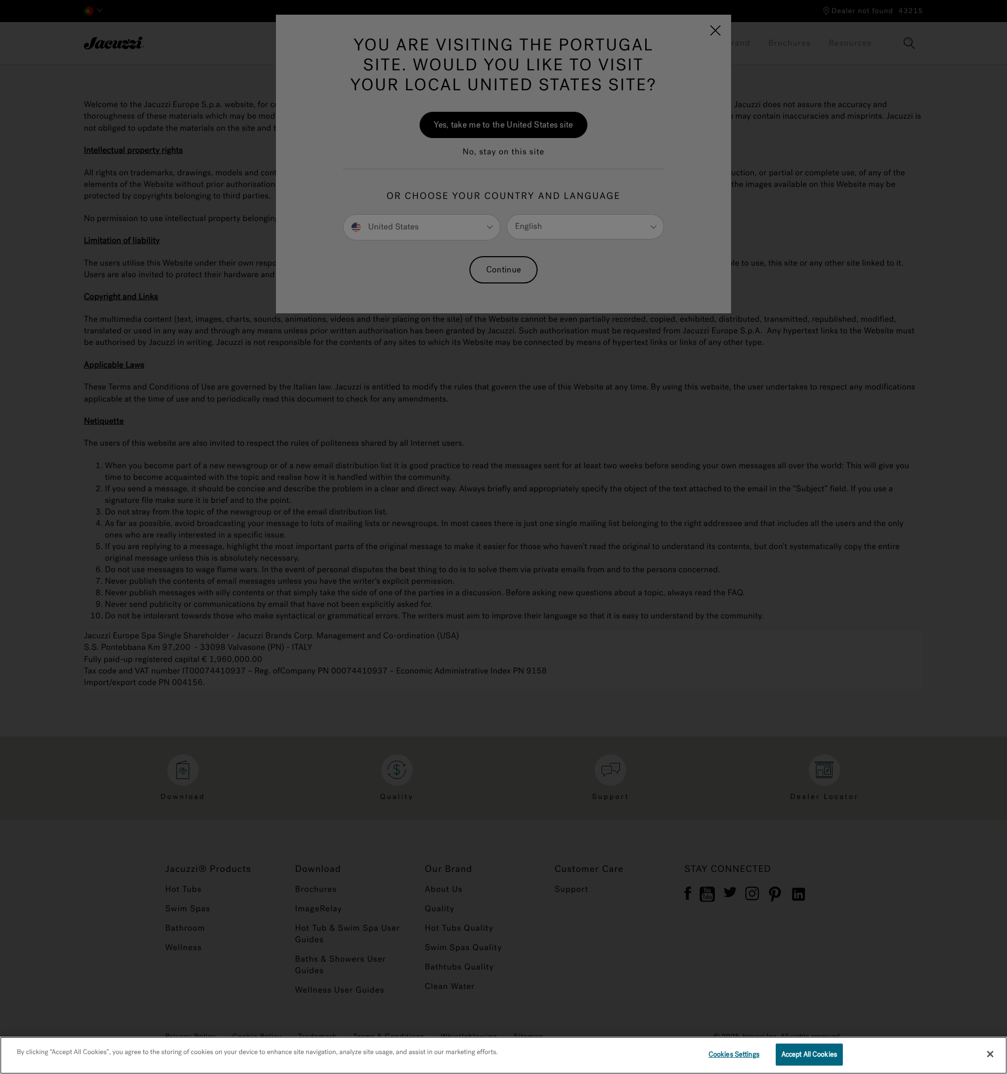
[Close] (990, 1054)
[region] (503, 1055)
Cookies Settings (734, 1054)
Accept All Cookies (809, 1054)
